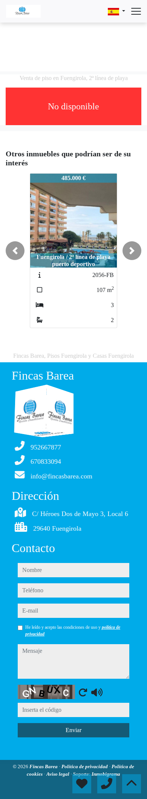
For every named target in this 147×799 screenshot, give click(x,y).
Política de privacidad (85, 766)
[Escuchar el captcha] (97, 692)
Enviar (73, 730)
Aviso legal (58, 774)
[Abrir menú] (136, 11)
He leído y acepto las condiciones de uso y (72, 631)
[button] (15, 250)
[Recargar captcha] (83, 692)
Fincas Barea (44, 766)
